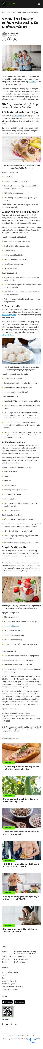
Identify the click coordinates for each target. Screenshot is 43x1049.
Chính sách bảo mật (10, 989)
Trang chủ (6, 12)
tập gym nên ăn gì (33, 727)
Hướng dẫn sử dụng (10, 972)
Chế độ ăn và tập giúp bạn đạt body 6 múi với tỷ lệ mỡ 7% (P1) (21, 897)
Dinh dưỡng (33, 12)
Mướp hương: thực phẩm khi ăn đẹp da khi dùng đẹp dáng (20, 800)
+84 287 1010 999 (21, 959)
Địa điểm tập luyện (9, 981)
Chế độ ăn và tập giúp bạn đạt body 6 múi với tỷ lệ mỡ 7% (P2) (21, 865)
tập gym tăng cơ (8, 729)
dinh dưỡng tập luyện (16, 727)
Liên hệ (4, 975)
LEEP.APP (32, 82)
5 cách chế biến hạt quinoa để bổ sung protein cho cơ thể (21, 832)
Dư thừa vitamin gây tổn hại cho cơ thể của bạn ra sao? (20, 930)
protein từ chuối (18, 116)
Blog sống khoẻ (19, 12)
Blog (3, 978)
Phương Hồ (13, 33)
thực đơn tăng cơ (23, 729)
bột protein (15, 626)
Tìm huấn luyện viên (9, 984)
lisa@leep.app (19, 962)
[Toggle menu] (39, 4)
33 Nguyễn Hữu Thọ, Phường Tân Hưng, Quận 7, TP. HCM (25, 952)
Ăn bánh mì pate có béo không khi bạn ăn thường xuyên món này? (21, 767)
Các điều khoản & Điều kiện (12, 987)
